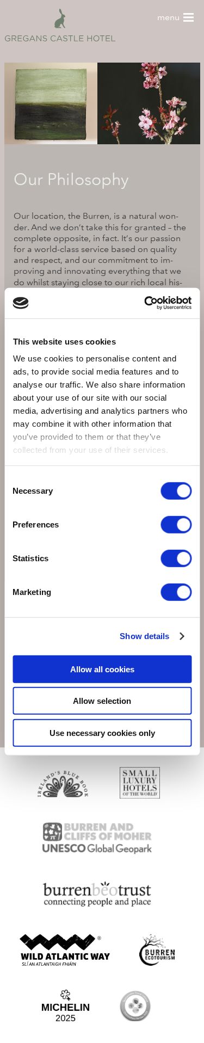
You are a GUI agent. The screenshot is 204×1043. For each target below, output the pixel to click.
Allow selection (102, 700)
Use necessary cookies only (102, 732)
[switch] (175, 524)
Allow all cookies (102, 668)
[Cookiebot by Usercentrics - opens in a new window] (145, 303)
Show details (144, 636)
